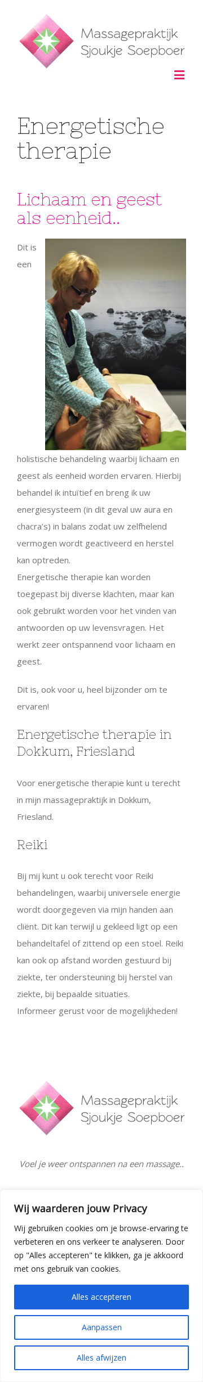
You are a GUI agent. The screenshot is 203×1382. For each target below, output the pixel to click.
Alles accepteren (101, 1296)
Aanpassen (102, 1327)
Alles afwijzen (101, 1357)
